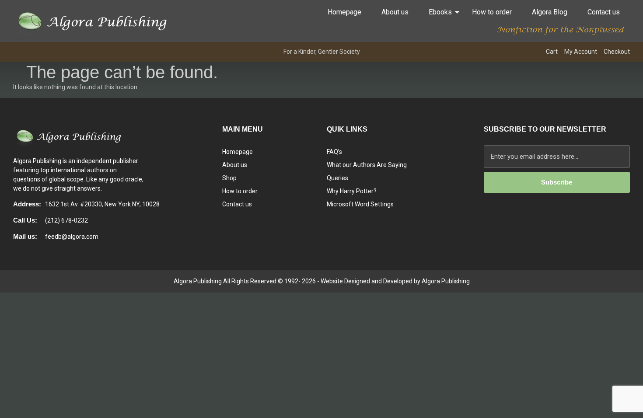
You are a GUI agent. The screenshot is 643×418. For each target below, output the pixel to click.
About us (395, 12)
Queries (337, 177)
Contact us (603, 12)
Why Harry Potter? (352, 191)
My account (580, 51)
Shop (229, 177)
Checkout (617, 51)
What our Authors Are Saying (367, 164)
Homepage (344, 12)
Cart (552, 51)
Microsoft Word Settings (360, 204)
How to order (492, 12)
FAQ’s (334, 151)
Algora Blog (549, 12)
